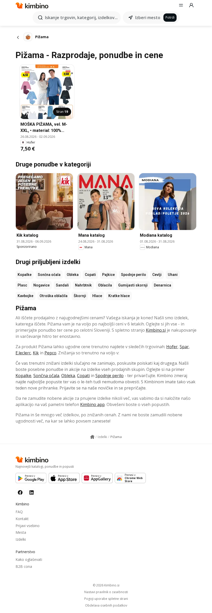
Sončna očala (49, 275)
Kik (36, 353)
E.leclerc (23, 353)
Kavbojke (25, 296)
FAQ (19, 511)
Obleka (73, 275)
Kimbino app (92, 404)
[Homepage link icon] (92, 437)
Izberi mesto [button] (147, 17)
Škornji (80, 296)
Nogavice (41, 285)
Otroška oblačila (53, 296)
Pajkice (108, 275)
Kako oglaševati (29, 559)
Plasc (22, 285)
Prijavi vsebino (28, 525)
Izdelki (21, 539)
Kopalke (25, 275)
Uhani (173, 275)
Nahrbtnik (83, 285)
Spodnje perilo (133, 275)
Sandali (62, 285)
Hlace (97, 296)
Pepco (50, 353)
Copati (90, 275)
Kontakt (22, 518)
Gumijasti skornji (133, 285)
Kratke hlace (119, 296)
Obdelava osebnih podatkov (106, 605)
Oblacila (105, 285)
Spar (184, 346)
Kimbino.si (156, 330)
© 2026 (106, 585)
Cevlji (157, 275)
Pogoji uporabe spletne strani (106, 599)
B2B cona (24, 566)
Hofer (172, 346)
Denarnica (162, 285)
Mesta (21, 532)
